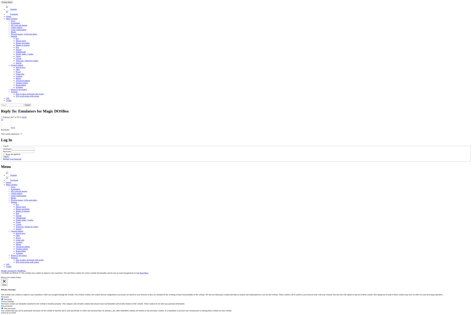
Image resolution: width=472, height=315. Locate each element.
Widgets (14, 36)
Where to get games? (19, 89)
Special (18, 63)
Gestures (19, 76)
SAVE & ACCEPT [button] (8, 313)
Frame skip (20, 74)
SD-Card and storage (19, 25)
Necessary (8, 299)
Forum (8, 16)
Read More (144, 273)
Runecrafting (21, 85)
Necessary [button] (5, 297)
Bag (17, 47)
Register (6, 159)
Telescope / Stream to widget (27, 61)
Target (18, 56)
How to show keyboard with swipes (30, 94)
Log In (6, 157)
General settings (17, 65)
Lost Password (15, 159)
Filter (18, 70)
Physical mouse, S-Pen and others (24, 34)
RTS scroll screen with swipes (27, 96)
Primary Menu (7, 2)
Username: (7, 149)
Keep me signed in (13, 154)
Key (17, 39)
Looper (18, 58)
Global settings (16, 27)
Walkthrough (21, 52)
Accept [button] (136, 273)
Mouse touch (21, 41)
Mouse (18, 78)
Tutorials (14, 92)
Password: (7, 151)
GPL (8, 98)
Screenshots (15, 23)
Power (18, 72)
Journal (18, 50)
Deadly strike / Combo (24, 54)
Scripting (19, 87)
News (13, 21)
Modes (13, 32)
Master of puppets (23, 45)
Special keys (20, 67)
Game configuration (18, 30)
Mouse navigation (23, 43)
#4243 (24, 117)
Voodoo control (22, 83)
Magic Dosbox (11, 19)
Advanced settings (23, 81)
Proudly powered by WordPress (13, 271)
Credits (8, 101)
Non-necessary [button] (7, 306)
